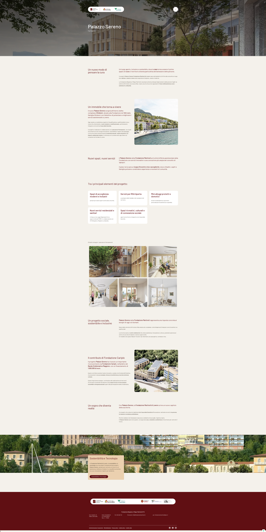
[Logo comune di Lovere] (145, 501)
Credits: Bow (129, 528)
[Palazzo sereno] (117, 9)
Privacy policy (115, 528)
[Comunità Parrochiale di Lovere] (168, 501)
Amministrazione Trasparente (96, 528)
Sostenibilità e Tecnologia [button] (98, 476)
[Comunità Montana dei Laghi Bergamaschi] (156, 501)
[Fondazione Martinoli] (95, 9)
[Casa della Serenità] (106, 9)
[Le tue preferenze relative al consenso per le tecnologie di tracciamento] (263, 530)
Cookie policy (122, 528)
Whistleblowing (107, 528)
